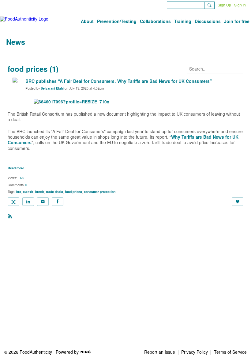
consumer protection (99, 191)
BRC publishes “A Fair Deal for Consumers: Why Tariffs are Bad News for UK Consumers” (118, 81)
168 (21, 177)
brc (18, 191)
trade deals (54, 191)
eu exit (28, 191)
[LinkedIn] (28, 201)
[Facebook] (57, 201)
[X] (13, 201)
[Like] (237, 201)
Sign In (240, 4)
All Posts (14, 54)
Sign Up (224, 4)
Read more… (18, 168)
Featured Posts (45, 54)
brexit (39, 191)
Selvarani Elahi (52, 88)
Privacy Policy (194, 352)
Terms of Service (230, 352)
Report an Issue (159, 352)
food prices (73, 191)
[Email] (43, 201)
